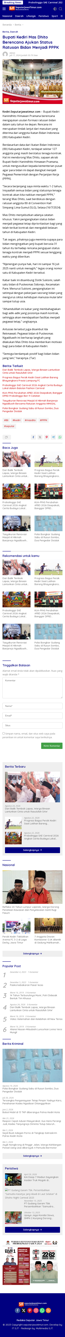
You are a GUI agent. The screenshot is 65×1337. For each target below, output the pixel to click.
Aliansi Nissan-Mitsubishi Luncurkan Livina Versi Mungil (36, 1031)
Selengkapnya (31, 850)
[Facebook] (17, 1311)
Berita (5, 31)
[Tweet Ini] (40, 437)
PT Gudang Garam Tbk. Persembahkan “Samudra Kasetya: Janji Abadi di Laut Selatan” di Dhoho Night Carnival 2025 (39, 1205)
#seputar (9, 426)
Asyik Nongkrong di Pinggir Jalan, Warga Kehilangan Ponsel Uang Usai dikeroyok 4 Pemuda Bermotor (31, 1146)
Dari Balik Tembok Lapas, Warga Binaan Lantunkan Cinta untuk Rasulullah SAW (31, 371)
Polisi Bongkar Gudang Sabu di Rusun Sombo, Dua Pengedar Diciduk (30, 410)
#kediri (16, 420)
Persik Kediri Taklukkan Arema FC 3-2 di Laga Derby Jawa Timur (15, 939)
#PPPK (43, 420)
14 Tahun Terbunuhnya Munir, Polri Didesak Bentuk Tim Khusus (33, 997)
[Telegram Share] (53, 437)
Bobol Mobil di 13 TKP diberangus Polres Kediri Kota (31, 1112)
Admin (12, 53)
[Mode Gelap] (55, 9)
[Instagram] (36, 1311)
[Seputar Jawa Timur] (25, 8)
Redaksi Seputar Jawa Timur (33, 1320)
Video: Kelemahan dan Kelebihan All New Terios (36, 1019)
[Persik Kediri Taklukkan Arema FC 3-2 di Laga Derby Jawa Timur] (16, 926)
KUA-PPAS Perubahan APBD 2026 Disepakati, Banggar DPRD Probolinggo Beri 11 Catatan (32, 394)
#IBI (6, 420)
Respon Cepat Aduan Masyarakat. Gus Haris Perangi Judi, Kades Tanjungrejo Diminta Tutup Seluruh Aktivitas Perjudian (31, 1123)
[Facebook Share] (33, 437)
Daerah (14, 31)
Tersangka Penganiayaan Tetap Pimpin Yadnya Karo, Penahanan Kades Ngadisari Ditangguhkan (32, 1102)
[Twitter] (23, 1311)
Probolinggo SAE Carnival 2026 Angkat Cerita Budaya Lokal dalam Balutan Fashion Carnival (32, 387)
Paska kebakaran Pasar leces (26, 985)
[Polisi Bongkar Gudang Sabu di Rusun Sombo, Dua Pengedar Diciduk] (48, 523)
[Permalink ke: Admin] (5, 54)
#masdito (30, 420)
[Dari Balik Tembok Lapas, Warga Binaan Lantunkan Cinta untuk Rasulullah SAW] (16, 459)
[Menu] (4, 9)
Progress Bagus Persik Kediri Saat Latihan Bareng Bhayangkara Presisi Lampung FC (30, 379)
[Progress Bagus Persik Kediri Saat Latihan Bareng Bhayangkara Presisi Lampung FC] (48, 459)
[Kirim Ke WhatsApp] (60, 437)
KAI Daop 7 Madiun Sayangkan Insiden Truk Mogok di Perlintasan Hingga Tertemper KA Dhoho (41, 1179)
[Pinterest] (29, 1311)
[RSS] (48, 1311)
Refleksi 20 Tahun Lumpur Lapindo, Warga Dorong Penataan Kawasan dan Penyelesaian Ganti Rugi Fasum (30, 909)
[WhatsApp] (42, 1311)
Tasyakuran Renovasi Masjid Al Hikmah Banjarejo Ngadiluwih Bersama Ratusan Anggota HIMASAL (30, 402)
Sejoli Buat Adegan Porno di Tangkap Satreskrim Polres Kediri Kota (29, 1134)
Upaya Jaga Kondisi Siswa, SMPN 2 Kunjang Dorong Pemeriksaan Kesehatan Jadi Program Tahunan (40, 1217)
